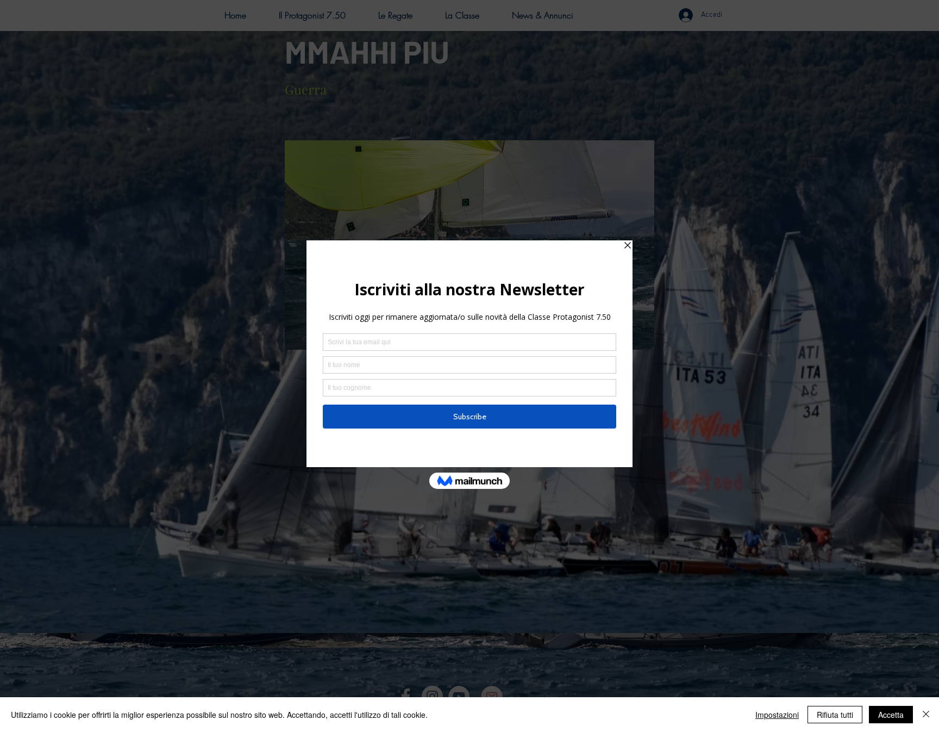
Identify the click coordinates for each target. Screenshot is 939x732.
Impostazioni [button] (777, 714)
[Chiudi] (925, 714)
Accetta (891, 714)
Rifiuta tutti (835, 714)
